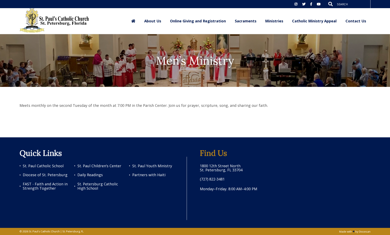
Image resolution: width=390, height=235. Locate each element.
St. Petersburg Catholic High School (97, 186)
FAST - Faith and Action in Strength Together (45, 186)
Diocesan (364, 231)
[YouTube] (319, 4)
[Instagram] (296, 4)
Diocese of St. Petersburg (45, 175)
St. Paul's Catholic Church (44, 231)
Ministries (274, 21)
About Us (152, 21)
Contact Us (356, 21)
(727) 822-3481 (212, 179)
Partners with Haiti (149, 175)
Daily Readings (90, 175)
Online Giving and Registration (198, 21)
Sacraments (245, 21)
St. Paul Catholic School (43, 166)
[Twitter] (304, 4)
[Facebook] (311, 4)
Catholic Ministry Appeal (314, 21)
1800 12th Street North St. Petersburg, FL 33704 (221, 168)
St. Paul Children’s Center (99, 166)
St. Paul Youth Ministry (152, 166)
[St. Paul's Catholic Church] (54, 21)
